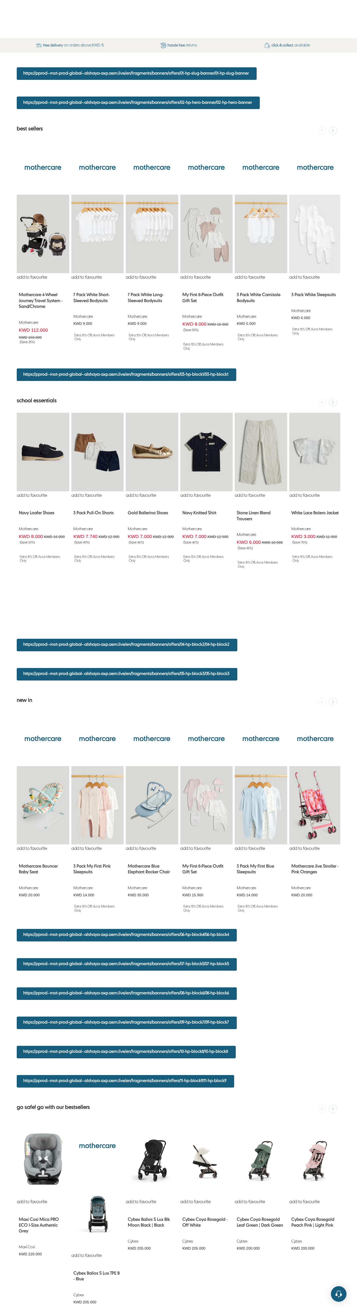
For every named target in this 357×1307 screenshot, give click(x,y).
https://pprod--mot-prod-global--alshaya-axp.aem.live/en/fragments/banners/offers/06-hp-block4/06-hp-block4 (126, 935)
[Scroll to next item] (333, 130)
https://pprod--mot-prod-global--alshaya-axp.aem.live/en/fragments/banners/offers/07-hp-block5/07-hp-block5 (126, 964)
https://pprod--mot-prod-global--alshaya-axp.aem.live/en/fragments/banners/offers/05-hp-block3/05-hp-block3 (126, 674)
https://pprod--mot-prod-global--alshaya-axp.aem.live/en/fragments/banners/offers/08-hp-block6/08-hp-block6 (126, 993)
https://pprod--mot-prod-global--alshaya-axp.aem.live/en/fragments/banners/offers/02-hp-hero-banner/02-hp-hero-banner (137, 103)
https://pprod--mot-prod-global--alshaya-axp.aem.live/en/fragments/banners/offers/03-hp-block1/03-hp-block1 (125, 375)
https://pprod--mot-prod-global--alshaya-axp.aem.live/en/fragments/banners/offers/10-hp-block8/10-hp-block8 (125, 1052)
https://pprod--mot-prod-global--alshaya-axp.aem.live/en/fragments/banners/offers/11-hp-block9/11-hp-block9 (124, 1081)
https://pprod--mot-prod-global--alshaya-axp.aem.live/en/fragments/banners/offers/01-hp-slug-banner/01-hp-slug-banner (136, 73)
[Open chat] (339, 1296)
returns (182, 45)
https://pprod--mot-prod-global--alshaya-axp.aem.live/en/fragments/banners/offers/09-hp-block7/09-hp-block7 (126, 1022)
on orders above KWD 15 (73, 45)
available (291, 45)
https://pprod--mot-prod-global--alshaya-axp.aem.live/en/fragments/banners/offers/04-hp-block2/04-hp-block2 (126, 645)
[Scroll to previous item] (322, 130)
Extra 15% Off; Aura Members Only (94, 337)
